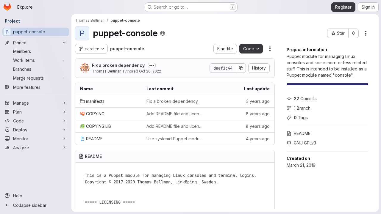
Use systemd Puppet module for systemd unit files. (174, 138)
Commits (305, 98)
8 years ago (258, 113)
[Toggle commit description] (152, 65)
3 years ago (258, 101)
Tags (301, 117)
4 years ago (258, 138)
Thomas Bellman (106, 71)
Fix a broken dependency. (119, 65)
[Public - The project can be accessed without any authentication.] (162, 33)
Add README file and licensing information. (174, 113)
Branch (302, 108)
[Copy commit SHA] (241, 68)
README (302, 133)
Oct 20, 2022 (150, 71)
